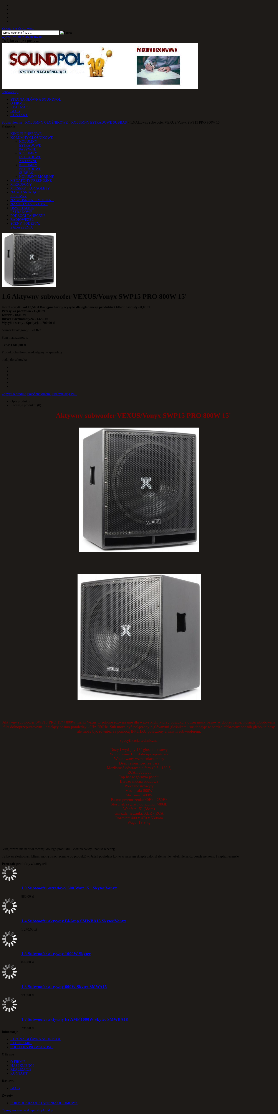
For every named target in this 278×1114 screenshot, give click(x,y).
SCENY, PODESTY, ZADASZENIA (25, 225)
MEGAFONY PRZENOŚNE (31, 180)
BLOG (15, 111)
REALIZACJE (20, 107)
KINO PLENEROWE (26, 134)
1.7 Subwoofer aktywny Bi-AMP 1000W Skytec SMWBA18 (74, 1019)
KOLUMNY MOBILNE (36, 176)
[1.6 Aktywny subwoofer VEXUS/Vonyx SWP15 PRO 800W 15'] (29, 286)
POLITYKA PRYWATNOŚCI (31, 1047)
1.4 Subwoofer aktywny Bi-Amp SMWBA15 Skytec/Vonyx (73, 921)
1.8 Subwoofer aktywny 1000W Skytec (56, 953)
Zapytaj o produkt (14, 394)
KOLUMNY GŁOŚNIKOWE (31, 137)
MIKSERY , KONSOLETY (30, 188)
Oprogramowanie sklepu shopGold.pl (27, 1110)
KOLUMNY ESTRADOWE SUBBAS (30, 169)
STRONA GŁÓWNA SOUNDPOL (35, 99)
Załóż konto (26, 28)
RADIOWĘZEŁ (22, 219)
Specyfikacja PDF (64, 394)
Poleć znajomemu (39, 394)
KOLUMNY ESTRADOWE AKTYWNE (30, 157)
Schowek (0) (10, 92)
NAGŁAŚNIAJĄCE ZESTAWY (25, 194)
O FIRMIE (18, 103)
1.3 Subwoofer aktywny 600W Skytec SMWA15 (64, 986)
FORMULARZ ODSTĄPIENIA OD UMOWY (44, 1103)
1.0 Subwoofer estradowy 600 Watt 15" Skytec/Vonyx (69, 888)
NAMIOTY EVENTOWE (29, 204)
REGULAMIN (21, 1043)
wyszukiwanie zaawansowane (22, 37)
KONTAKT (19, 115)
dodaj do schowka (14, 359)
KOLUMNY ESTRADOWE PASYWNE (30, 145)
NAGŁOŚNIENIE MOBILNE (32, 200)
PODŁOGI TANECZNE (28, 215)
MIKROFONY (21, 184)
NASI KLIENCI (22, 1065)
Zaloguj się (9, 28)
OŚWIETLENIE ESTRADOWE (22, 210)
